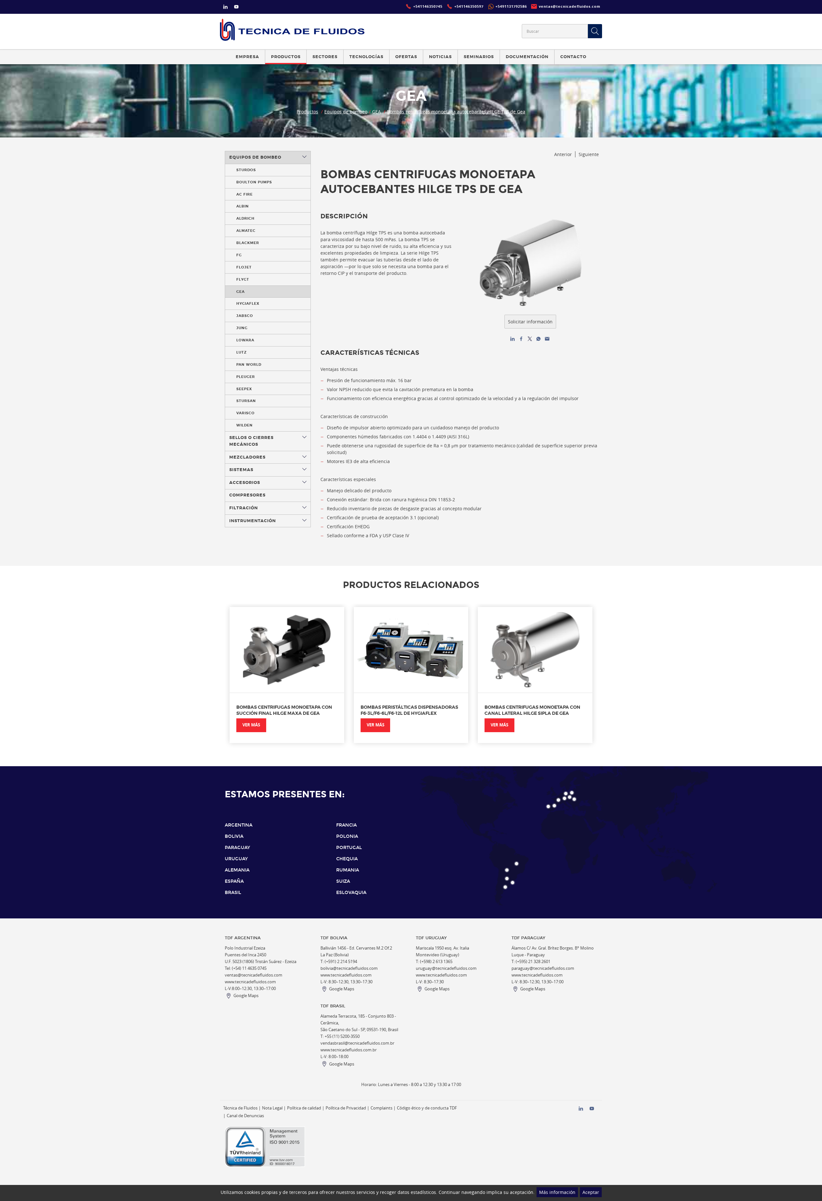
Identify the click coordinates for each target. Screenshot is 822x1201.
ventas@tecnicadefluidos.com (253, 975)
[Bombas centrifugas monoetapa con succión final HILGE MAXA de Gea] (287, 650)
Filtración (243, 508)
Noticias (440, 56)
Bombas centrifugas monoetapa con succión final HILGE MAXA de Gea (284, 710)
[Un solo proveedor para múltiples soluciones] (292, 30)
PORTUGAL (349, 847)
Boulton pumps (254, 182)
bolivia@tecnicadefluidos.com (349, 968)
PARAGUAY (237, 847)
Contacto (573, 56)
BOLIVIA (234, 836)
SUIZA (343, 881)
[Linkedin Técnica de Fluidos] (225, 7)
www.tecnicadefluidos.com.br (348, 1050)
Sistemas (241, 469)
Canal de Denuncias (245, 1115)
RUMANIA (347, 870)
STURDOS (246, 170)
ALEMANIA (237, 870)
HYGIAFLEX (247, 303)
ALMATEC (246, 230)
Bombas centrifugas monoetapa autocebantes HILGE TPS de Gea (456, 112)
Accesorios (244, 482)
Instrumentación (252, 520)
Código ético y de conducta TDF (427, 1108)
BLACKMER (247, 243)
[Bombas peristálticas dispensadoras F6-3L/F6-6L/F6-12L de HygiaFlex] (411, 650)
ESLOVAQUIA (351, 892)
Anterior (563, 154)
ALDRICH (245, 218)
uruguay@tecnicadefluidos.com (446, 968)
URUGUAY (236, 859)
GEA (376, 112)
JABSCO (244, 315)
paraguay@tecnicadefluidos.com (543, 968)
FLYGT (242, 279)
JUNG (242, 328)
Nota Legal (272, 1108)
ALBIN (242, 206)
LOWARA (245, 340)
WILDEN (244, 425)
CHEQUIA (347, 859)
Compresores (247, 495)
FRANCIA (346, 825)
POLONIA (347, 836)
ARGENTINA (238, 825)
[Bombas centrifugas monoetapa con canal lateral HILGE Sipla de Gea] (535, 650)
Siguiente (589, 154)
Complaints (381, 1108)
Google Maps (245, 995)
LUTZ (241, 352)
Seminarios (479, 56)
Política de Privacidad (346, 1108)
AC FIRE (244, 194)
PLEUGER (245, 376)
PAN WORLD (248, 364)
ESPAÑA (234, 881)
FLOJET (244, 267)
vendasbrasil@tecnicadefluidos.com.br (357, 1043)
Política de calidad (304, 1108)
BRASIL (233, 892)
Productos (307, 112)
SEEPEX (244, 389)
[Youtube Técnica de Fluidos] (236, 7)
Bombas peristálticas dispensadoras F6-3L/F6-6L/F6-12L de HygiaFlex (409, 710)
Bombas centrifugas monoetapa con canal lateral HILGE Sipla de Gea (532, 710)
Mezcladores (247, 457)
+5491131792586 (511, 6)
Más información (557, 1192)
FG (239, 255)
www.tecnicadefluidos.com (250, 982)
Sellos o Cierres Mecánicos (251, 441)
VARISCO (245, 413)
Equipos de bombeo (345, 112)
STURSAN (246, 401)
